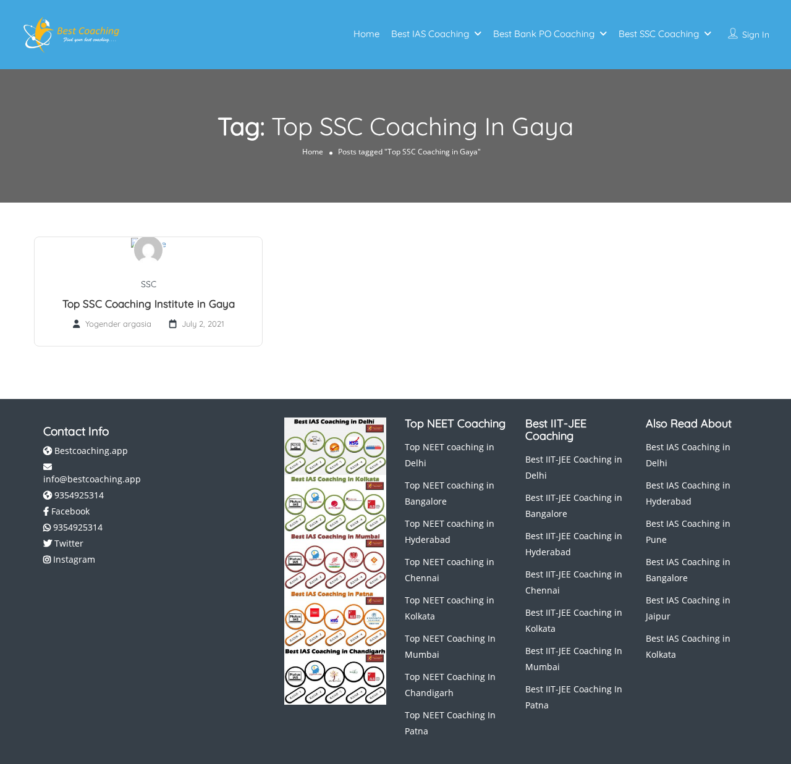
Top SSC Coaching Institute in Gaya (148, 303)
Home (366, 34)
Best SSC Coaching (659, 34)
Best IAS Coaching (430, 34)
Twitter (67, 543)
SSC (148, 284)
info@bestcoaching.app (92, 479)
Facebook (69, 511)
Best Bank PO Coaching (543, 34)
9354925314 (78, 495)
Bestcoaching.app (90, 450)
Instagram (73, 559)
